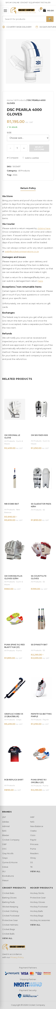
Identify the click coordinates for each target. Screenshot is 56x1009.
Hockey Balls (36, 911)
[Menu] (5, 10)
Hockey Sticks (37, 893)
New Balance (36, 826)
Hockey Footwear (39, 906)
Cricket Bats (8, 893)
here (40, 281)
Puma (33, 849)
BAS (4, 831)
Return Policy (28, 188)
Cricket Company (10, 840)
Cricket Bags (8, 929)
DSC (4, 849)
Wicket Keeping (10, 906)
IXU (4, 871)
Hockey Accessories (40, 920)
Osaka (33, 831)
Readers (34, 853)
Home (10, 100)
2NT (4, 817)
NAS (32, 822)
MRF (32, 817)
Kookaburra (8, 876)
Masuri (5, 880)
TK (31, 867)
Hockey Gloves (37, 902)
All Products (20, 100)
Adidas (5, 822)
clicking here (43, 228)
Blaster (5, 835)
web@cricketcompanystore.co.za (22, 251)
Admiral (6, 826)
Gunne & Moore (9, 862)
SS (31, 862)
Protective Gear (10, 920)
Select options (39, 148)
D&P (4, 844)
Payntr (33, 840)
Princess (34, 844)
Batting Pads (8, 902)
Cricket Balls (8, 934)
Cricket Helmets (10, 925)
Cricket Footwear (10, 915)
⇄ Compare (12, 158)
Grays (4, 858)
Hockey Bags (36, 915)
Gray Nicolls (7, 853)
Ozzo (32, 835)
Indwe (5, 867)
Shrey (33, 858)
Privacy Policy (17, 957)
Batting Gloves (9, 897)
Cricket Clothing (10, 911)
